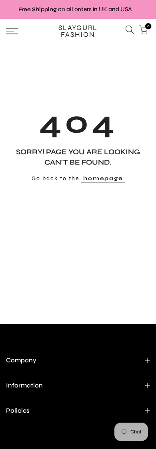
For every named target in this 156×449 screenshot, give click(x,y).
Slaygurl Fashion (78, 31)
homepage (103, 178)
